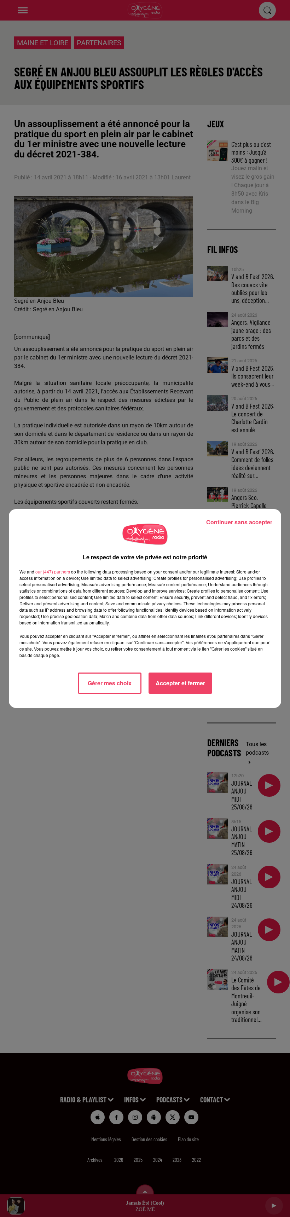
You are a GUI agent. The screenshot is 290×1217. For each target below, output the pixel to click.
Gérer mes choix (110, 683)
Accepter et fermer (180, 683)
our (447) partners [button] (52, 572)
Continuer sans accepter (239, 522)
